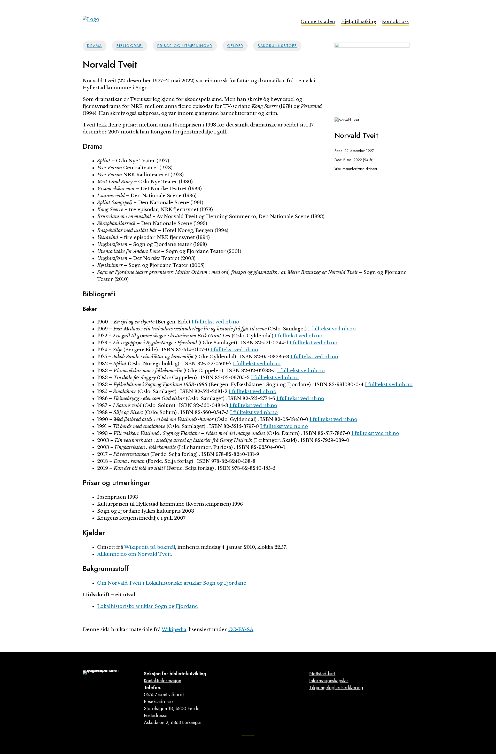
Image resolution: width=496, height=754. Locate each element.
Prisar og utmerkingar (184, 45)
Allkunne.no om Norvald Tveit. (134, 554)
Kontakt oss (395, 21)
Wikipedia (174, 629)
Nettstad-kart (322, 673)
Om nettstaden (318, 21)
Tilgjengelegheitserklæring (336, 687)
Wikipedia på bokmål (149, 547)
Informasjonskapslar (328, 680)
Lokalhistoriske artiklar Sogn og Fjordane (147, 606)
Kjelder (235, 45)
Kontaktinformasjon (162, 680)
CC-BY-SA (240, 629)
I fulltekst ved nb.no (215, 322)
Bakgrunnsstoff (277, 45)
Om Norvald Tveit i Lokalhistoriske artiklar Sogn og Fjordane (171, 583)
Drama (94, 45)
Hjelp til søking (358, 21)
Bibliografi (130, 45)
